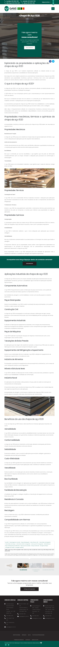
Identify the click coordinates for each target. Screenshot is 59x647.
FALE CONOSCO (29, 47)
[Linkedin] (53, 4)
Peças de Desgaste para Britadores (12, 545)
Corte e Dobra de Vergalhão (45, 542)
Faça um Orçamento (30, 589)
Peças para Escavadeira (26, 545)
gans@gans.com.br (11, 627)
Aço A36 (7, 542)
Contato (27, 639)
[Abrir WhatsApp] (3, 643)
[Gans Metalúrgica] (14, 8)
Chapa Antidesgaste (25, 542)
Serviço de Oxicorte (35, 545)
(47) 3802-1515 (31, 1)
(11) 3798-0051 (16, 3)
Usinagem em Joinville (9, 547)
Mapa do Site (45, 2)
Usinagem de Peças (44, 545)
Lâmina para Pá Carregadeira (37, 544)
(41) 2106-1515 (15, 1)
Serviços (24, 635)
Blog (29, 635)
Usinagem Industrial (19, 547)
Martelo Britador (47, 544)
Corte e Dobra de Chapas (10, 544)
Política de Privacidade (38, 635)
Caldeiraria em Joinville (36, 570)
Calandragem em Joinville (14, 542)
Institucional (16, 635)
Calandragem (23, 570)
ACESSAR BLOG (29, 263)
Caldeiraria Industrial (48, 570)
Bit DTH (11, 570)
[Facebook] (53, 2)
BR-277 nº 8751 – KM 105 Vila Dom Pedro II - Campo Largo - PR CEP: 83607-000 (23, 607)
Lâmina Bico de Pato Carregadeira (23, 544)
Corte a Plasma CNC (34, 542)
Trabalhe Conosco (19, 639)
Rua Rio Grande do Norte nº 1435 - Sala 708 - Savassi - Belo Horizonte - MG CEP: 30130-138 (49, 609)
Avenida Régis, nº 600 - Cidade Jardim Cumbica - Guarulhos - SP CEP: (36, 609)
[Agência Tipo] (41, 642)
